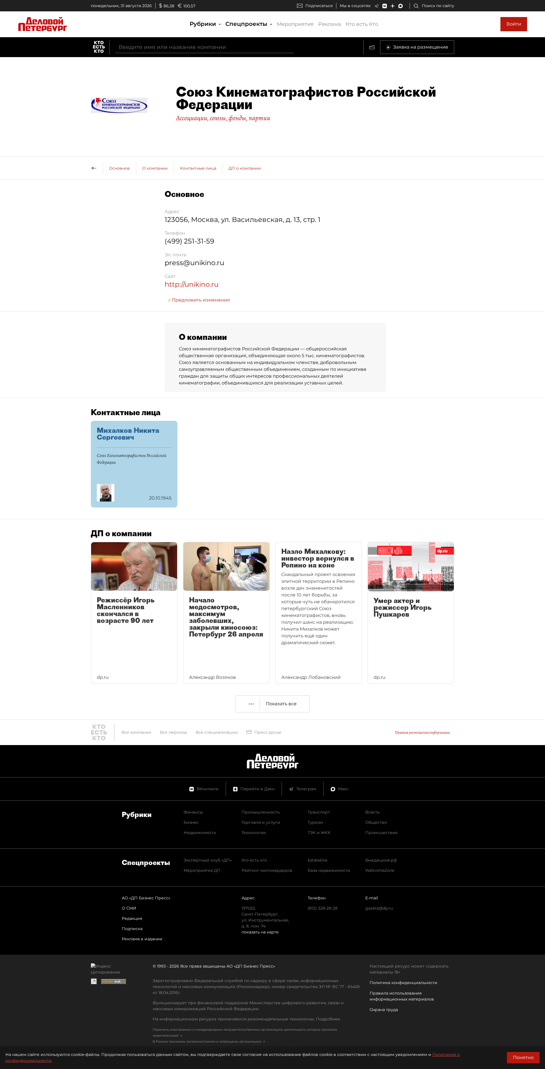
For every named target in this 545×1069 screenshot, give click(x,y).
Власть (372, 812)
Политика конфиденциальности (403, 982)
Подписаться (319, 5)
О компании (155, 168)
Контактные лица (198, 168)
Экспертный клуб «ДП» (208, 860)
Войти (513, 24)
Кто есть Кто (362, 24)
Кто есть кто (254, 860)
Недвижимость (200, 832)
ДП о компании (245, 168)
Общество (376, 822)
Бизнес (191, 822)
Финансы (193, 812)
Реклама (329, 24)
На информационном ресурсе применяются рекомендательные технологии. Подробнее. (247, 1019)
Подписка (132, 928)
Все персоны (173, 732)
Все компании (136, 732)
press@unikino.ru (194, 263)
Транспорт (319, 812)
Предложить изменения (200, 300)
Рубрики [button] (204, 23)
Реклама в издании (142, 938)
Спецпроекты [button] (247, 23)
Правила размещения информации (422, 732)
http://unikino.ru (192, 284)
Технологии (254, 832)
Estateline (317, 860)
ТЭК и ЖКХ (319, 832)
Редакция (132, 918)
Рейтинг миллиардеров (267, 870)
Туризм (315, 822)
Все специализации (217, 732)
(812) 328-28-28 (323, 908)
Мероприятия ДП (202, 870)
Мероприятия (295, 24)
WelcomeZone (379, 870)
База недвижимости (329, 870)
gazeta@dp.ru (379, 908)
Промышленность (261, 812)
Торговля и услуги (261, 822)
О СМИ (129, 908)
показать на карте (260, 932)
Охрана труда (384, 1009)
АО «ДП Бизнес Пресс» (146, 897)
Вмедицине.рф (381, 860)
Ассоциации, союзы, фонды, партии (223, 117)
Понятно (523, 1057)
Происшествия (381, 832)
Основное (119, 168)
